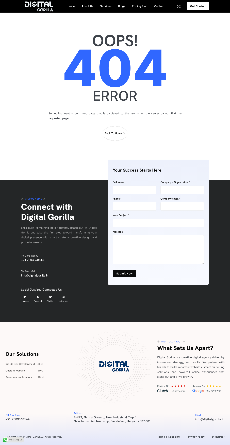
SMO (40, 370)
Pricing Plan (139, 6)
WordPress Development (20, 364)
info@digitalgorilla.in (34, 275)
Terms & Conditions (168, 436)
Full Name (118, 182)
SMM (41, 377)
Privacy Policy (196, 436)
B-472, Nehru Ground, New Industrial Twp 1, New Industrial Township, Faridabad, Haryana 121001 (112, 419)
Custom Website (15, 370)
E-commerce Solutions (19, 377)
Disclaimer (218, 436)
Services (105, 6)
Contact (159, 6)
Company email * (170, 199)
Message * (118, 232)
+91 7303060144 (32, 260)
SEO (40, 364)
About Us (87, 6)
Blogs (121, 6)
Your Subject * (121, 215)
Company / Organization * (175, 182)
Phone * (117, 199)
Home (71, 6)
